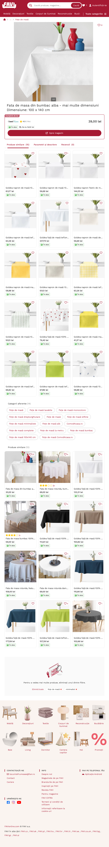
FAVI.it (67, 831)
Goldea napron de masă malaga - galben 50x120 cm (31, 287)
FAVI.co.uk (86, 831)
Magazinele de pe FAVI (52, 778)
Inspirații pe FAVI (50, 786)
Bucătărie (79, 13)
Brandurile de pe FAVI (52, 782)
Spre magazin (56, 133)
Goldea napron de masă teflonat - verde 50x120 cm (66, 386)
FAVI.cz (24, 831)
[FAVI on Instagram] (13, 802)
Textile (30, 13)
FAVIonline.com (12, 826)
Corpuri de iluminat (45, 13)
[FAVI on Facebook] (8, 802)
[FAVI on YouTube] (19, 802)
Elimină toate (38, 689)
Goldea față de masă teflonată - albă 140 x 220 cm (65, 237)
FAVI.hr (59, 831)
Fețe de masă (22, 19)
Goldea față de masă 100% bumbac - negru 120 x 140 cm (68, 538)
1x (19, 535)
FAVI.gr (8, 835)
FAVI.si (16, 835)
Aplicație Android (93, 774)
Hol (81, 750)
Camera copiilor (63, 751)
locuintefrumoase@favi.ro (22, 774)
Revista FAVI (47, 790)
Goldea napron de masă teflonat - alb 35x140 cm (30, 237)
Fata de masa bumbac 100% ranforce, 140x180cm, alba (33, 538)
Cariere (10, 782)
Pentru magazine (50, 794)
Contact (11, 778)
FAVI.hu (50, 831)
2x (54, 485)
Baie (10, 750)
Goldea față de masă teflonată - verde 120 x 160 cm (66, 638)
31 (101, 25)
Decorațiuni (18, 13)
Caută (76, 5)
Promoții (99, 750)
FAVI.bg (96, 831)
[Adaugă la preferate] (33, 153)
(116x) (28, 121)
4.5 (24, 121)
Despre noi (47, 774)
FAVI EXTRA (47, 798)
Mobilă (6, 13)
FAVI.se (76, 831)
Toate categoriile (94, 14)
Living (28, 750)
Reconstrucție (65, 13)
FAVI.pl (41, 831)
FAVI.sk (33, 831)
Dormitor (45, 750)
